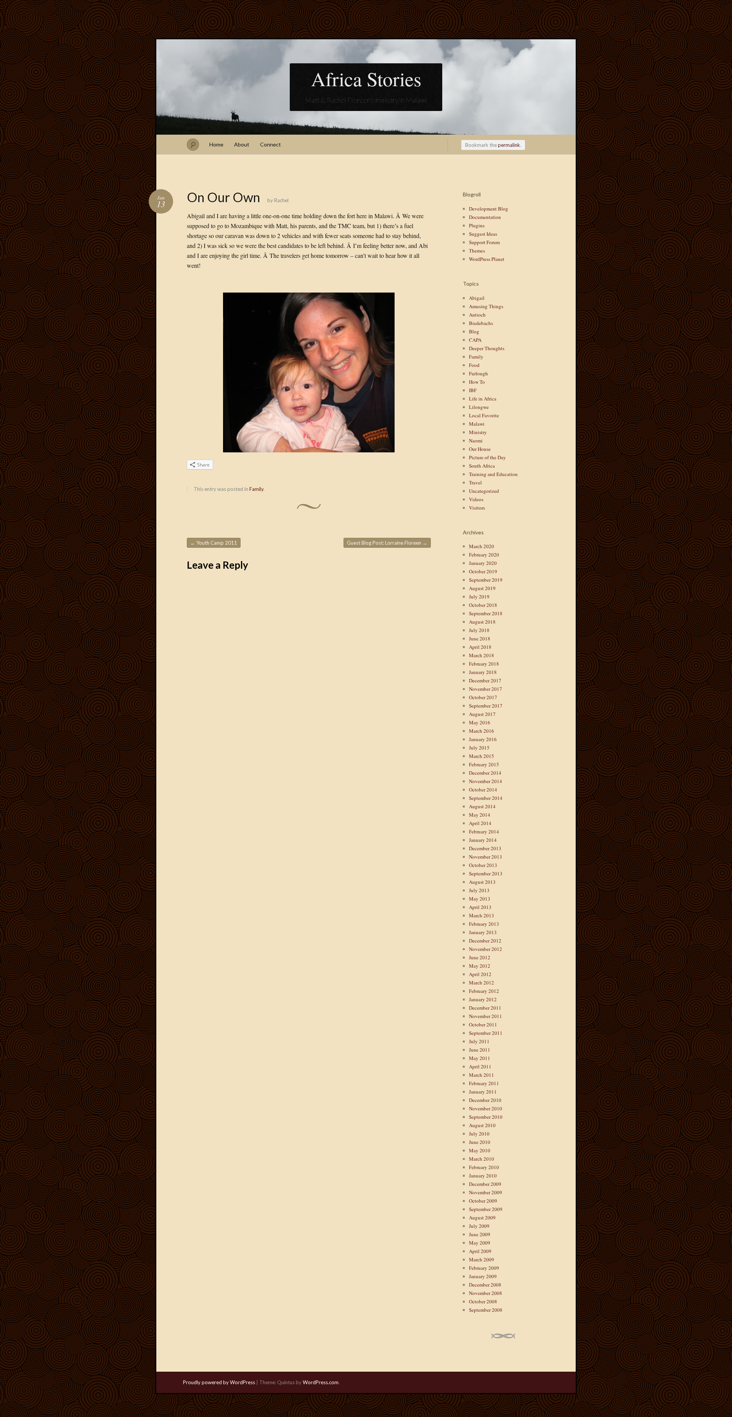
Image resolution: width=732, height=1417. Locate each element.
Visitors (477, 507)
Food (474, 365)
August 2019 (482, 588)
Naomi (476, 440)
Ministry (478, 432)
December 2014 (485, 772)
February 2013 (484, 923)
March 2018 (481, 655)
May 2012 (479, 965)
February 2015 (484, 764)
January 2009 (483, 1276)
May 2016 (479, 722)
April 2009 (480, 1251)
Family (256, 489)
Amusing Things (486, 306)
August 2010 (482, 1125)
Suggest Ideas (483, 233)
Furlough (478, 373)
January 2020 (483, 563)
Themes (477, 250)
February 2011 (484, 1083)
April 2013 (480, 907)
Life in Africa (482, 398)
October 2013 (483, 865)
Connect (270, 144)
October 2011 (483, 1024)
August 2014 (482, 806)
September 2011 (485, 1032)
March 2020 (481, 546)
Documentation (485, 217)
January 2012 (483, 999)
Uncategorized (484, 490)
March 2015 (481, 756)
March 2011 (481, 1074)
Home (216, 144)
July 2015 (479, 747)
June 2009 (479, 1234)
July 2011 (479, 1041)
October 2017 (483, 697)
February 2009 (484, 1267)
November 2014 (485, 781)
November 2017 (485, 688)
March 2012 (481, 982)
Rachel (281, 200)
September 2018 (485, 613)
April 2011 (480, 1066)
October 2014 (483, 789)
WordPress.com (321, 1382)
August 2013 (482, 881)
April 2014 (480, 823)
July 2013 (479, 890)
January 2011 (483, 1091)
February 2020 (484, 554)
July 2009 (479, 1225)
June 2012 (479, 957)
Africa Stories (366, 78)
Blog (474, 331)
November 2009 (485, 1192)
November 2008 (485, 1293)
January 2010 (483, 1175)
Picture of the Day (487, 457)
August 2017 (482, 714)
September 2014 (485, 798)
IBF (473, 390)
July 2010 (479, 1133)
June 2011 (479, 1049)
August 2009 (482, 1217)
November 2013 (485, 856)
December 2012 (485, 940)
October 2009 (483, 1200)
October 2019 (483, 571)
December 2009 (485, 1184)
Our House (480, 449)
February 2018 (484, 663)
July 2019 (479, 596)
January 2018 (483, 672)
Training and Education (493, 474)
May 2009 (479, 1242)
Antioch (477, 314)
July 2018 (479, 630)
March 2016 (481, 730)
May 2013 (479, 898)
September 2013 (485, 873)
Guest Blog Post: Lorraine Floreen (387, 543)
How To (477, 381)
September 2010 (485, 1116)
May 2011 (479, 1058)
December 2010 (485, 1100)
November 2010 (485, 1108)
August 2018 (482, 621)
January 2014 (483, 839)
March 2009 (481, 1259)
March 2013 (481, 915)
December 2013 (485, 848)
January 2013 (483, 932)
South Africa (482, 465)
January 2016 (483, 739)
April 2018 (480, 646)
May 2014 (479, 814)
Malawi (477, 423)
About (241, 144)
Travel (475, 482)
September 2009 (485, 1209)
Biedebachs (481, 323)
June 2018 (479, 638)
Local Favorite (484, 415)
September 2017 (485, 705)
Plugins (477, 225)
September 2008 (485, 1309)
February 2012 (484, 991)
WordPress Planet (486, 259)
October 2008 (483, 1301)
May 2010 (479, 1150)
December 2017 (485, 680)
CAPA (475, 339)
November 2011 (485, 1016)
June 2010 (479, 1142)
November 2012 (485, 949)
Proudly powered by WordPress (219, 1382)
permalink (509, 145)
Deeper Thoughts (486, 348)
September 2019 (485, 579)
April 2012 (480, 974)
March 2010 (481, 1158)
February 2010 (484, 1167)
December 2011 (485, 1007)
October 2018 (483, 605)
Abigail (477, 297)
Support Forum (484, 242)
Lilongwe (479, 407)
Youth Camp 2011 (213, 543)
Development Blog (488, 208)
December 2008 (485, 1284)
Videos (476, 499)
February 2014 (484, 831)
